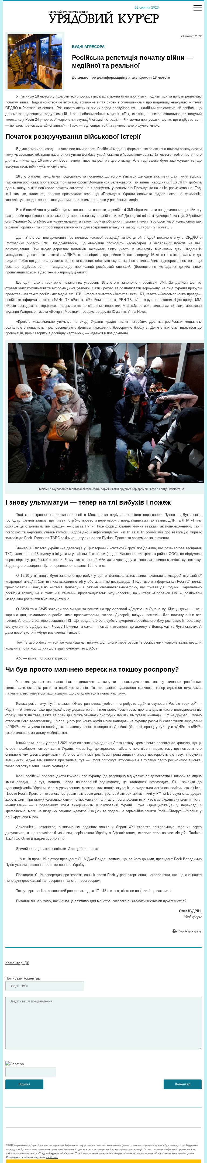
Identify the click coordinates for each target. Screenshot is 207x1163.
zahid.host (52, 1157)
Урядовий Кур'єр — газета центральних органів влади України (104, 12)
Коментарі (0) (17, 963)
